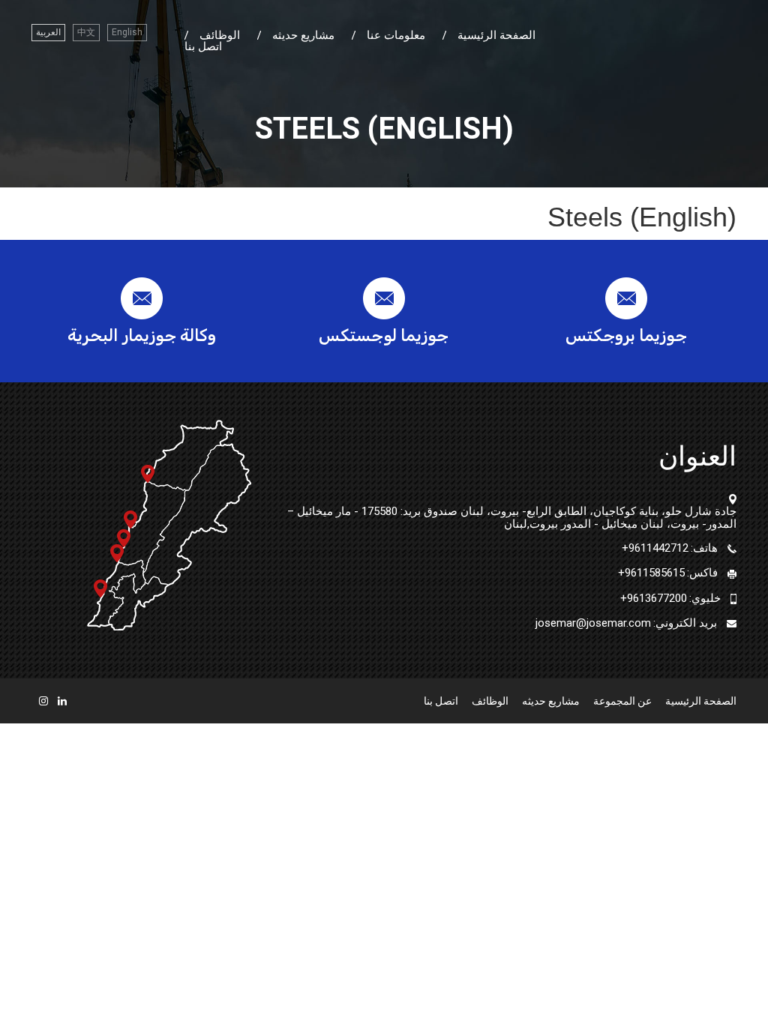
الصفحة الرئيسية (497, 35)
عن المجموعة (622, 701)
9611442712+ (655, 548)
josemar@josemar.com (593, 623)
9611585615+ (651, 572)
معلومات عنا (396, 35)
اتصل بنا (203, 46)
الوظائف (220, 35)
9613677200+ (653, 598)
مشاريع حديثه (303, 35)
